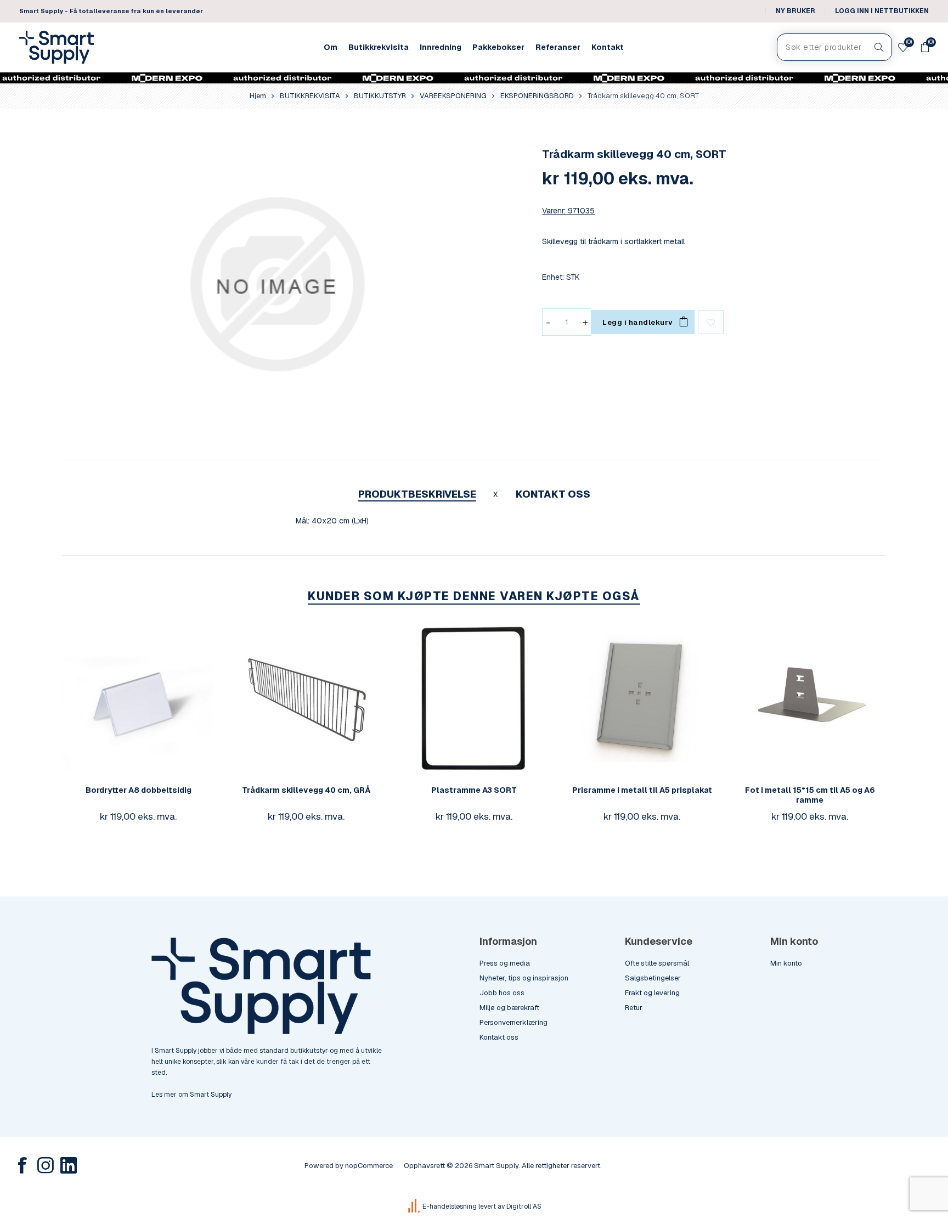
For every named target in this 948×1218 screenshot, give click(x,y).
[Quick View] (116, 698)
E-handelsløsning (449, 1206)
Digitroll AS (523, 1206)
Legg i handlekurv (160, 698)
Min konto (786, 963)
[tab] (417, 494)
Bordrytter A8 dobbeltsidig (138, 790)
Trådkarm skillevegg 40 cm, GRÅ (306, 790)
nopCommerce (369, 1165)
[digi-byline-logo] (414, 1206)
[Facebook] (22, 1165)
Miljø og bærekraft (509, 1007)
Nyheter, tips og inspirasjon (523, 978)
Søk (879, 47)
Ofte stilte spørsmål (657, 963)
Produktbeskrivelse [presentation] (417, 494)
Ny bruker (795, 11)
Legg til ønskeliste (710, 322)
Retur (633, 1007)
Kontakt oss (498, 1037)
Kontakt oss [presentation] (553, 494)
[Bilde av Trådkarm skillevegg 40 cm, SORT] (276, 284)
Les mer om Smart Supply (191, 1094)
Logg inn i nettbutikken (882, 11)
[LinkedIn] (68, 1165)
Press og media (504, 963)
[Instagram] (45, 1165)
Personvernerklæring (513, 1022)
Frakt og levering (652, 992)
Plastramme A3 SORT (474, 790)
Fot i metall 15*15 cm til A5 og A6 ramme (810, 795)
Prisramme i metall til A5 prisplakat (642, 790)
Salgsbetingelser (653, 978)
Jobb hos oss (501, 992)
